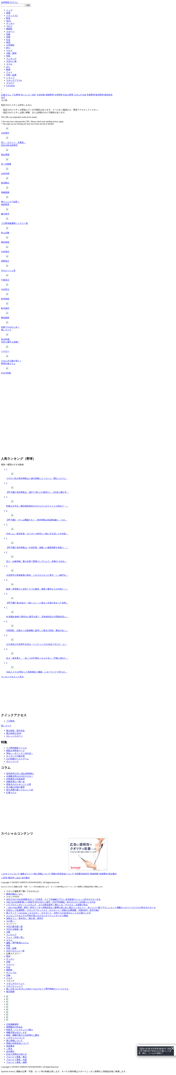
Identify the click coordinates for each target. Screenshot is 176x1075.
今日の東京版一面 (14, 926)
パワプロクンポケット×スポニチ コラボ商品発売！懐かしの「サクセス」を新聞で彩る (47, 905)
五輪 (8, 34)
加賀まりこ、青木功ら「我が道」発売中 (24, 918)
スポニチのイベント (15, 983)
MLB (8, 21)
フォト (9, 72)
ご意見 (4, 878)
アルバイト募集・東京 (16, 1057)
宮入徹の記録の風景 (15, 787)
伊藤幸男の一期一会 (15, 782)
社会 (8, 40)
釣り (8, 48)
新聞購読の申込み (14, 1027)
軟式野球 (99, 95)
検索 (28, 5)
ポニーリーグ (12, 761)
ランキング (11, 58)
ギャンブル (11, 973)
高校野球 (49, 95)
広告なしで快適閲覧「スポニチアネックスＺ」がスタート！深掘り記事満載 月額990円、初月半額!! (52, 910)
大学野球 (58, 95)
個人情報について (42, 874)
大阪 (8, 932)
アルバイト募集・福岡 (16, 1062)
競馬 (8, 42)
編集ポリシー (26, 874)
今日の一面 (11, 61)
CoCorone (10, 86)
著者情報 (94, 874)
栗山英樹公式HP (13, 733)
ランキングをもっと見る (12, 677)
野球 (8, 18)
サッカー (10, 23)
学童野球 (91, 95)
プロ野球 (16, 95)
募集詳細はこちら (14, 894)
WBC (33, 95)
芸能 (8, 37)
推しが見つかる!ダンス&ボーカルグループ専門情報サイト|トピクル (37, 989)
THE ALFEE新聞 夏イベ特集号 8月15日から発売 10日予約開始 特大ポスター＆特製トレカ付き (51, 902)
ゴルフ (9, 26)
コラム (9, 64)
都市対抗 (108, 95)
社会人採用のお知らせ (16, 1054)
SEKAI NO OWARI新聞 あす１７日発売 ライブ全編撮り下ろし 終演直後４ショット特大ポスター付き (53, 899)
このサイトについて (10, 874)
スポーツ (10, 31)
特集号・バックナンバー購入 (19, 1030)
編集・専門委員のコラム (17, 943)
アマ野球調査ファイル (16, 748)
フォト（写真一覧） (15, 937)
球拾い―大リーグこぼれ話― (19, 753)
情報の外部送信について (62, 874)
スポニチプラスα (14, 80)
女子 (3, 97)
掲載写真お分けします (16, 1032)
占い (8, 67)
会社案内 (25, 878)
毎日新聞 (10, 991)
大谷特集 (41, 95)
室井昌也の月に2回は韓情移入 (20, 773)
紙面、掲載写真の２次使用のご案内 (22, 1035)
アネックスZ (12, 15)
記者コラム (6, 95)
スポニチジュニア (14, 986)
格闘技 (9, 29)
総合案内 (112, 874)
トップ (9, 10)
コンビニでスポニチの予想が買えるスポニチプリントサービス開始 (37, 916)
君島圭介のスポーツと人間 (18, 784)
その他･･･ (10, 921)
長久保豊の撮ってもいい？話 (19, 790)
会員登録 (5, 2)
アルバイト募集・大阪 (16, 1059)
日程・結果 (11, 75)
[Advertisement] (20, 812)
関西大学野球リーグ (15, 751)
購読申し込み (14, 878)
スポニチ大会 (80, 95)
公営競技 (10, 45)
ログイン (14, 2)
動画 (8, 69)
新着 (8, 13)
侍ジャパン (26, 95)
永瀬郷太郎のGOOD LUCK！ (19, 776)
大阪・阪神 (11, 53)
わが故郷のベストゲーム (17, 759)
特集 (8, 56)
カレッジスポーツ (14, 736)
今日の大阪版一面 (14, 929)
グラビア (10, 83)
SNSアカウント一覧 (15, 951)
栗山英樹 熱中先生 (15, 731)
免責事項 (103, 874)
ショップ (10, 77)
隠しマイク (6, 726)
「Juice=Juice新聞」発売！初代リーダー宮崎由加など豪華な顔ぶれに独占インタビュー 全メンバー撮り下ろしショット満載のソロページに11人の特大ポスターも (81, 907)
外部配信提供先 (82, 874)
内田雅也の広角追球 (15, 779)
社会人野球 (68, 95)
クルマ (9, 50)
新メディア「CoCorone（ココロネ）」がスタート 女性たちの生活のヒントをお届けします (48, 913)
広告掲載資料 (12, 1024)
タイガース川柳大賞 (15, 756)
